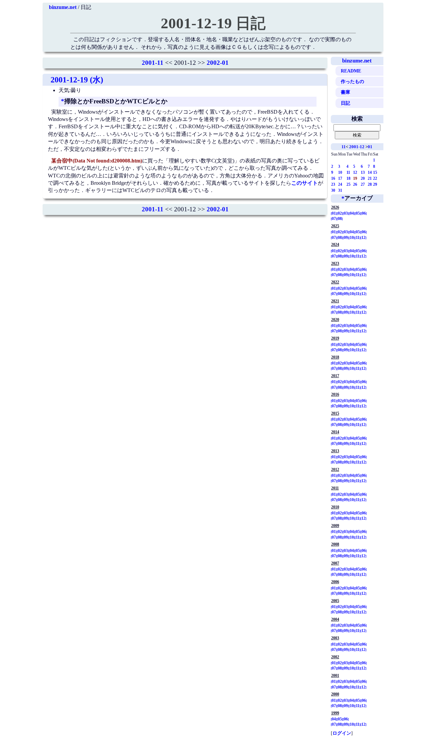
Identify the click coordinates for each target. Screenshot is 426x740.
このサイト (304, 183)
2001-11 (152, 62)
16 (333, 178)
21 (370, 178)
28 (370, 184)
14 (370, 172)
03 (346, 213)
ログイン (341, 733)
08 (340, 219)
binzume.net (63, 7)
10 (340, 172)
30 (333, 190)
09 (346, 238)
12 (355, 172)
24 (340, 184)
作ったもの (352, 81)
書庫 (345, 92)
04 (352, 213)
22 (375, 178)
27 (363, 184)
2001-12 (356, 146)
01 (370, 146)
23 (333, 184)
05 (358, 213)
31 (340, 190)
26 (355, 184)
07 (334, 219)
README (351, 70)
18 (348, 178)
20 (363, 178)
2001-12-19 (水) (77, 79)
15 (375, 172)
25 (348, 184)
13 (363, 172)
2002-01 (218, 62)
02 (340, 213)
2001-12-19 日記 (213, 23)
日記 (345, 103)
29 (375, 184)
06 (364, 213)
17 (340, 178)
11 (343, 146)
